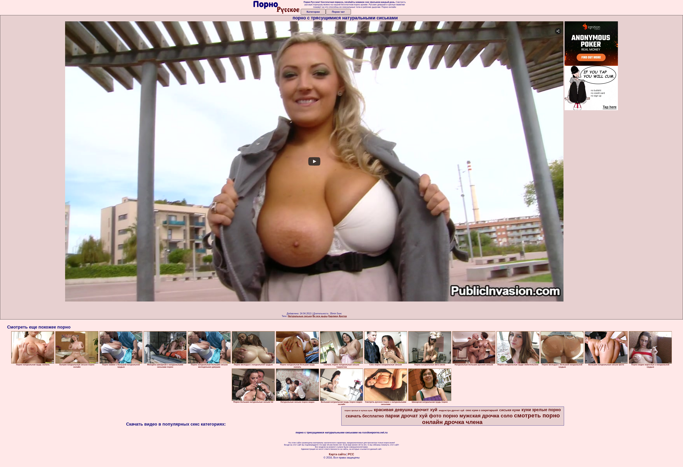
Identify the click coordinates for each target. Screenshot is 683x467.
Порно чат (338, 11)
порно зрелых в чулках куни (358, 410)
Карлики (333, 316)
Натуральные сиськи (300, 316)
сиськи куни (509, 410)
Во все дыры (320, 316)
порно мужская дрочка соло (478, 415)
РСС (351, 454)
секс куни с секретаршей (482, 410)
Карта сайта (337, 454)
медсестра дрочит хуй (451, 410)
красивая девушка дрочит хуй (405, 409)
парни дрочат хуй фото (413, 415)
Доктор (343, 316)
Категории (313, 11)
